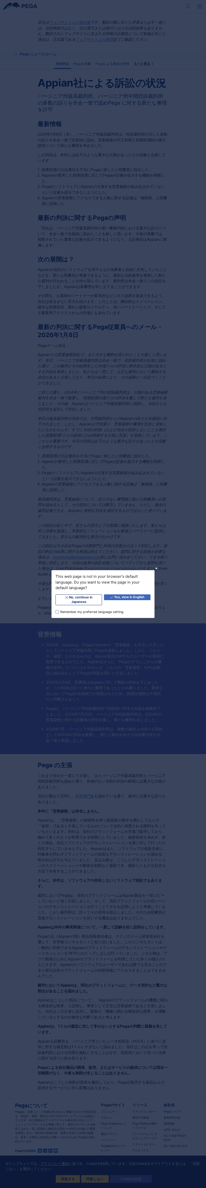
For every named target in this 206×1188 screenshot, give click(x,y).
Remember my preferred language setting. (92, 611)
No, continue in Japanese (80, 599)
